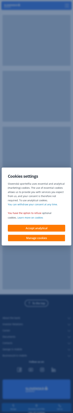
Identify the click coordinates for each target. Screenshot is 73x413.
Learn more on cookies (30, 217)
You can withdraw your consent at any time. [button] (33, 204)
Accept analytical (36, 228)
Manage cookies (36, 238)
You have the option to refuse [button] (24, 213)
